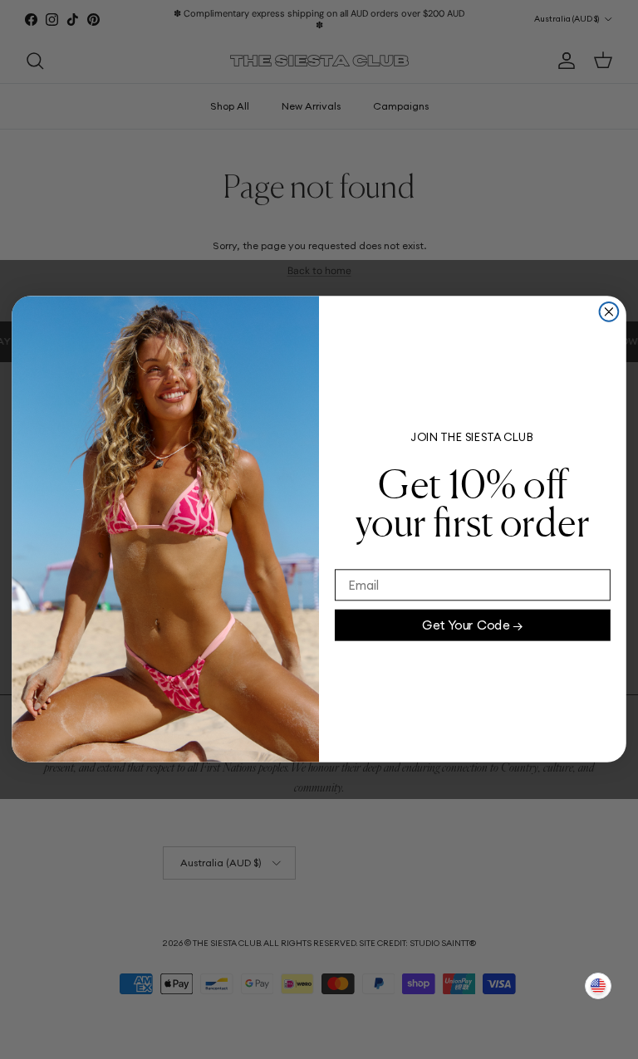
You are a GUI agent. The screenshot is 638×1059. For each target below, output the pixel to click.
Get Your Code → (472, 625)
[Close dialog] (609, 311)
